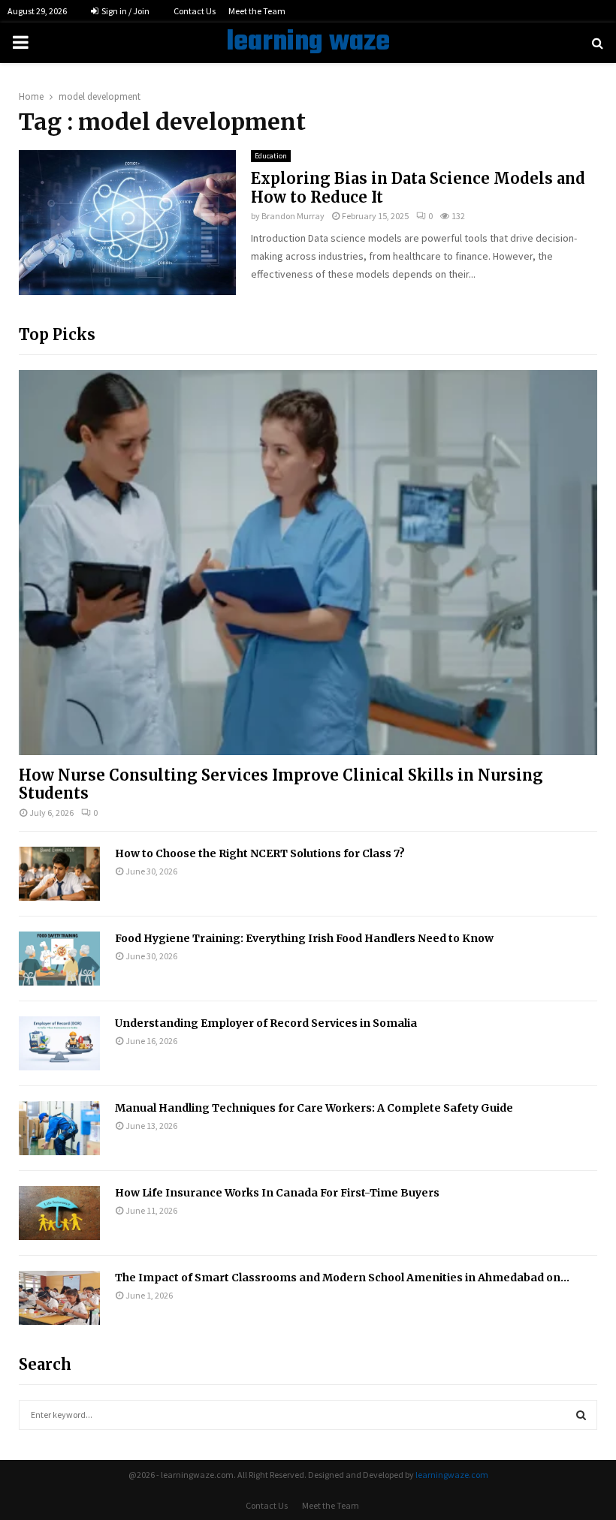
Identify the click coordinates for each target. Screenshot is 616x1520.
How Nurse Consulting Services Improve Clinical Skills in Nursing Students (281, 784)
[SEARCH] (581, 1415)
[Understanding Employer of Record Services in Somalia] (59, 1043)
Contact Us (195, 11)
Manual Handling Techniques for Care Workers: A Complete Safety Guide (314, 1108)
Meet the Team (256, 11)
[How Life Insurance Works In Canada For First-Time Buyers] (59, 1213)
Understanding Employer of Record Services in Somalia (266, 1023)
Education (271, 156)
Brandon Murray (293, 215)
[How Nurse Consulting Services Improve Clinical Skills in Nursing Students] (308, 562)
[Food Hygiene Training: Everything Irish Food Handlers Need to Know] (59, 959)
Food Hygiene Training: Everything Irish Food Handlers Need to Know (304, 938)
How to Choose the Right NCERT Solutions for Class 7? (260, 853)
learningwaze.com (451, 1474)
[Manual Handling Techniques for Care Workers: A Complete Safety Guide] (59, 1128)
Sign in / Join (124, 11)
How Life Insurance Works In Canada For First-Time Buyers (277, 1192)
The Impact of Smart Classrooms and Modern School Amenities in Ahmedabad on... (342, 1277)
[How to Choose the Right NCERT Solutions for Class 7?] (59, 874)
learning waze (308, 43)
